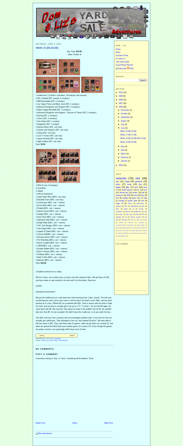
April (123, 150)
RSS (131, 69)
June (123, 128)
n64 (137, 178)
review (120, 230)
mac (145, 211)
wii (146, 233)
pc (138, 190)
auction (130, 222)
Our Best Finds (122, 56)
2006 (121, 107)
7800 (138, 220)
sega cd (119, 203)
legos (118, 187)
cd (133, 209)
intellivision (47, 340)
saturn (120, 214)
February (125, 157)
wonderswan (122, 236)
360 (132, 220)
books (135, 193)
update (125, 198)
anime (130, 203)
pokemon (119, 195)
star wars (129, 214)
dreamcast (124, 193)
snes (129, 184)
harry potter (141, 225)
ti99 (125, 233)
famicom (131, 225)
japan (117, 228)
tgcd (145, 230)
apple (126, 209)
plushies (118, 206)
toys (130, 233)
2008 (121, 100)
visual (136, 233)
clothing (141, 222)
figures (128, 211)
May (123, 146)
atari (136, 195)
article (121, 222)
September (125, 117)
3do (137, 214)
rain (142, 201)
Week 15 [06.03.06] (47, 47)
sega (127, 181)
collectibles (134, 206)
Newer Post (40, 423)
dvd (117, 198)
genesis (138, 181)
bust (142, 195)
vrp (142, 233)
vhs (140, 184)
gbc (127, 187)
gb (143, 193)
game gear (132, 201)
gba (145, 198)
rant (146, 228)
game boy (136, 198)
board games (127, 190)
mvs (133, 228)
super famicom (136, 230)
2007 (121, 103)
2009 (121, 96)
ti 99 (119, 233)
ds (126, 217)
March (124, 154)
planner (139, 228)
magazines (125, 228)
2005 (121, 165)
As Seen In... (121, 59)
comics (141, 209)
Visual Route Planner (124, 65)
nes (56, 340)
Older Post (108, 423)
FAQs (118, 52)
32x (126, 206)
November (125, 110)
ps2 (145, 190)
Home (74, 423)
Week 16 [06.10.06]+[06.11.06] (133, 138)
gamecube (140, 203)
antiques (119, 217)
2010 (121, 93)
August (124, 121)
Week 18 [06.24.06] (128, 131)
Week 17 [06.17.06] (128, 135)
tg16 (142, 206)
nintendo (63, 340)
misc (118, 184)
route (127, 230)
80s (143, 214)
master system (135, 217)
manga (121, 201)
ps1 (136, 187)
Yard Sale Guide (122, 62)
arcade (145, 220)
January (124, 161)
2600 (129, 195)
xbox (117, 209)
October (124, 114)
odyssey (125, 220)
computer (119, 211)
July (123, 124)
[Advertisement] (124, 280)
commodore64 (120, 225)
